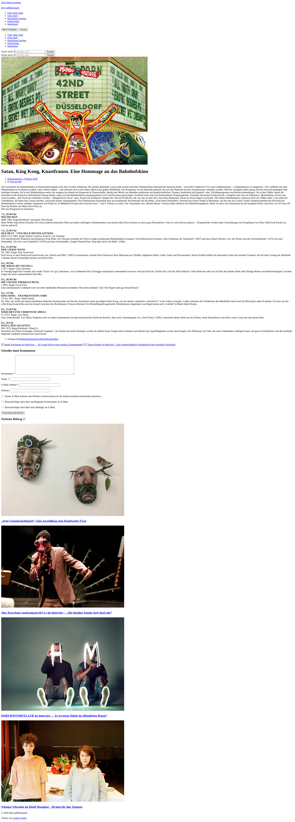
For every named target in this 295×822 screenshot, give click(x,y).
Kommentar (8, 373)
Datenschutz (13, 21)
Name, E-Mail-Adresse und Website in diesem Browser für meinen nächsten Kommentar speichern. (53, 396)
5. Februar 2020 (22, 179)
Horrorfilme (39, 339)
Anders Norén (20, 818)
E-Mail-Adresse (9, 384)
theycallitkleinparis (10, 7)
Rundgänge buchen (16, 18)
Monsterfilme (51, 339)
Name (5, 379)
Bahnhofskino (27, 339)
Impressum (12, 24)
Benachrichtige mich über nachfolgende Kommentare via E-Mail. (36, 401)
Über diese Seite (15, 13)
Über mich (12, 15)
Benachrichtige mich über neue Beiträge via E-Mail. (30, 407)
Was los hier (16, 181)
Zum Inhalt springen (11, 2)
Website (5, 390)
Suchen (23, 29)
